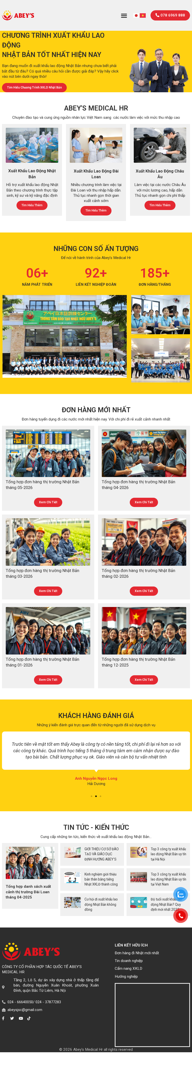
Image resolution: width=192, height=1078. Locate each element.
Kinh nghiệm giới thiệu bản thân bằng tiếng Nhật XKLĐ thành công (101, 879)
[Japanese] (136, 15)
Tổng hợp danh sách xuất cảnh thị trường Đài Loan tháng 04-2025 (28, 892)
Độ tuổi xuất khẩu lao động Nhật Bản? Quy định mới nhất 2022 (166, 904)
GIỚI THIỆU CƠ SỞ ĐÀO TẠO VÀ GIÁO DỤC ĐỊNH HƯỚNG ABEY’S (101, 854)
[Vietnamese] (143, 15)
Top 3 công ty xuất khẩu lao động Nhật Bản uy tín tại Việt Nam (168, 879)
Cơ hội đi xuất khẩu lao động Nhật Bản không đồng (101, 904)
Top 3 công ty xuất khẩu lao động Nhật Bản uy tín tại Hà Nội (168, 854)
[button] (124, 15)
